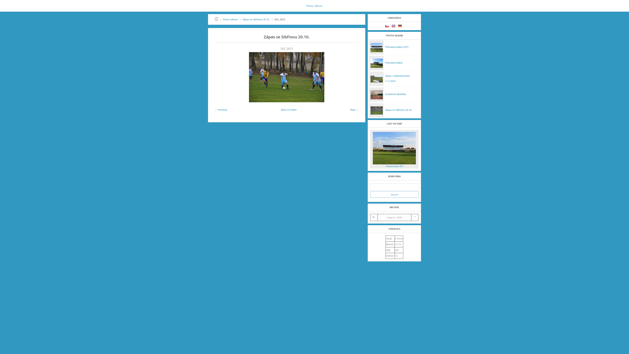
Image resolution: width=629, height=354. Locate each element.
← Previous (221, 109)
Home (216, 19)
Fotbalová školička (395, 94)
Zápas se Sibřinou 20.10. (256, 19)
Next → (354, 109)
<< (374, 217)
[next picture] (353, 77)
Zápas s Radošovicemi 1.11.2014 (397, 78)
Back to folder (289, 109)
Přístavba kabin (394, 62)
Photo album (314, 6)
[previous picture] (220, 77)
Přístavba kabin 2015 (397, 47)
